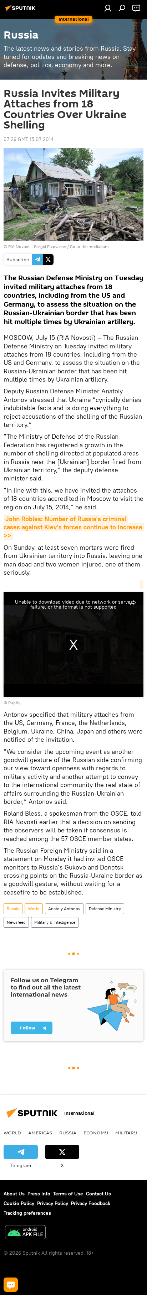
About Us (14, 1193)
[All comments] (11, 1285)
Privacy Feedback (90, 1203)
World (34, 908)
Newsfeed (16, 922)
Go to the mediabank (90, 246)
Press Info (38, 1193)
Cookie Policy (19, 1203)
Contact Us (98, 1193)
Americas (40, 1132)
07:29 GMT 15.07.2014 (29, 139)
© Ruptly (12, 702)
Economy (95, 1132)
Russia (13, 908)
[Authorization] (108, 8)
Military (126, 1132)
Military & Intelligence (54, 922)
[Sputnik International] (21, 10)
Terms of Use (68, 1193)
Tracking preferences (27, 1213)
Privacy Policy (52, 1203)
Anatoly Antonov (64, 908)
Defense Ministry (105, 908)
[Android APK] (25, 1233)
